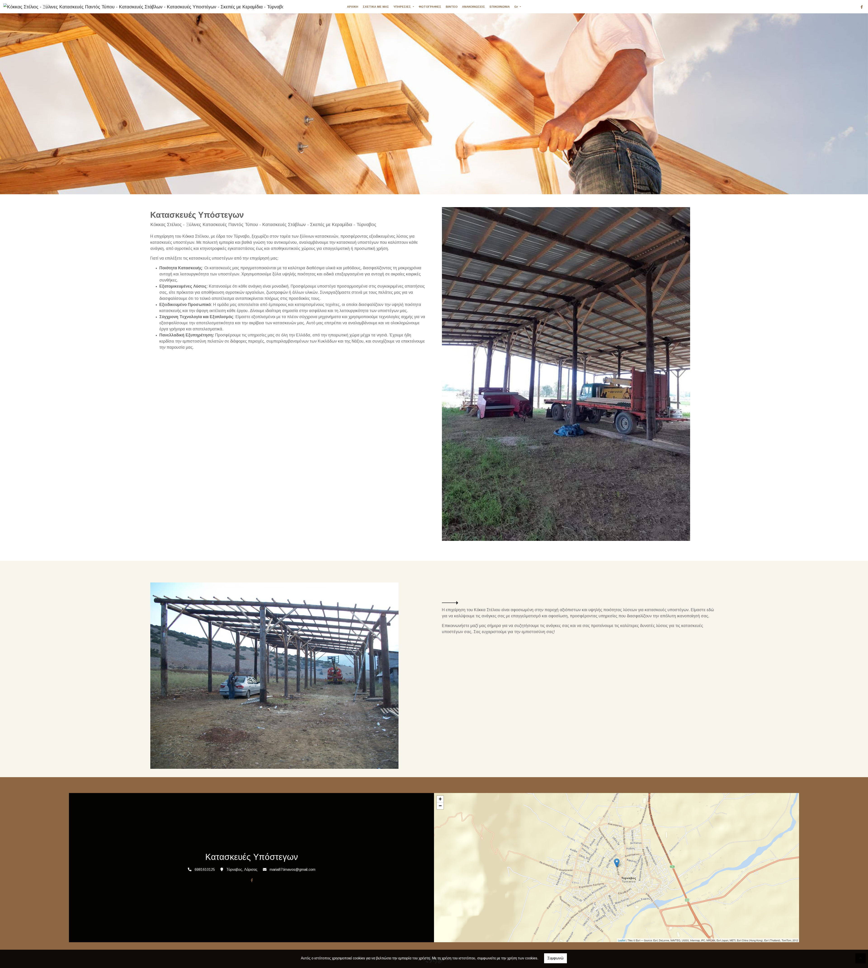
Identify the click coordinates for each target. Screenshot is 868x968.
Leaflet (621, 940)
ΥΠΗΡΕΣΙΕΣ (403, 6)
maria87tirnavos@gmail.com (292, 869)
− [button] (440, 806)
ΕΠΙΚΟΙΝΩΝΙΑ (500, 6)
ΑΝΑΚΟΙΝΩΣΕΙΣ (473, 6)
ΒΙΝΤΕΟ (452, 6)
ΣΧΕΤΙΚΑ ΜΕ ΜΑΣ (376, 6)
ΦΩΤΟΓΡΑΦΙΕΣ (430, 6)
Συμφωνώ (555, 958)
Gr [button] (516, 6)
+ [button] (440, 799)
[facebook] (862, 7)
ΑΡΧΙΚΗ (352, 6)
